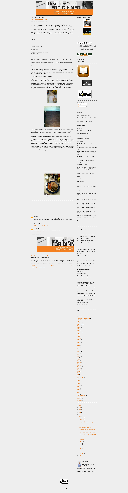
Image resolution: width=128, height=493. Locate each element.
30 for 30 (79, 316)
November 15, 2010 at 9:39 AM (41, 225)
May (81, 446)
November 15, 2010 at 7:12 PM (41, 231)
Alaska (78, 321)
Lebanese (79, 362)
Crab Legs (79, 337)
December (82, 417)
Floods (78, 350)
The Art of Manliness (81, 395)
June (81, 444)
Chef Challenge (80, 331)
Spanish (78, 392)
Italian (78, 360)
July (81, 443)
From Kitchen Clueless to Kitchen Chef (87, 432)
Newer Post (33, 265)
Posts (80, 104)
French (78, 353)
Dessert (78, 339)
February (81, 451)
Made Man (79, 365)
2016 (80, 405)
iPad (78, 357)
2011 (80, 414)
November (82, 419)
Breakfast (79, 325)
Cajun (78, 328)
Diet (78, 340)
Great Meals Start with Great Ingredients (87, 429)
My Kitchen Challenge (83, 430)
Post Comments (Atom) (40, 267)
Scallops (79, 382)
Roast (78, 378)
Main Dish (79, 366)
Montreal (79, 368)
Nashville (79, 369)
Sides (78, 386)
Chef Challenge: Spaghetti (84, 425)
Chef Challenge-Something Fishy (40, 19)
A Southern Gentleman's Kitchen (83, 318)
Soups (78, 389)
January (81, 453)
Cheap (78, 330)
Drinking (78, 342)
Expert (78, 345)
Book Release (80, 324)
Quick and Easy (80, 377)
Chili (78, 334)
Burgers (78, 327)
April (81, 448)
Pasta (78, 371)
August (81, 441)
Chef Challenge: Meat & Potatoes (85, 421)
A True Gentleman (80, 319)
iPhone (78, 359)
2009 (80, 455)
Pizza (78, 372)
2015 (80, 407)
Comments (81, 106)
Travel (78, 397)
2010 (80, 416)
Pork (78, 374)
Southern (79, 391)
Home (52, 265)
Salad (78, 380)
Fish (78, 348)
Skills (78, 388)
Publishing (79, 375)
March (81, 450)
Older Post (72, 265)
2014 (80, 409)
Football (78, 351)
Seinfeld (78, 383)
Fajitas (78, 347)
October (81, 437)
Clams (78, 336)
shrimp (78, 385)
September (82, 439)
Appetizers (79, 322)
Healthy (78, 356)
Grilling (78, 354)
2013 (80, 411)
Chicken (78, 333)
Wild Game (79, 400)
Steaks (78, 394)
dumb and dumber (80, 344)
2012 (80, 412)
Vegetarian (79, 398)
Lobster (78, 363)
